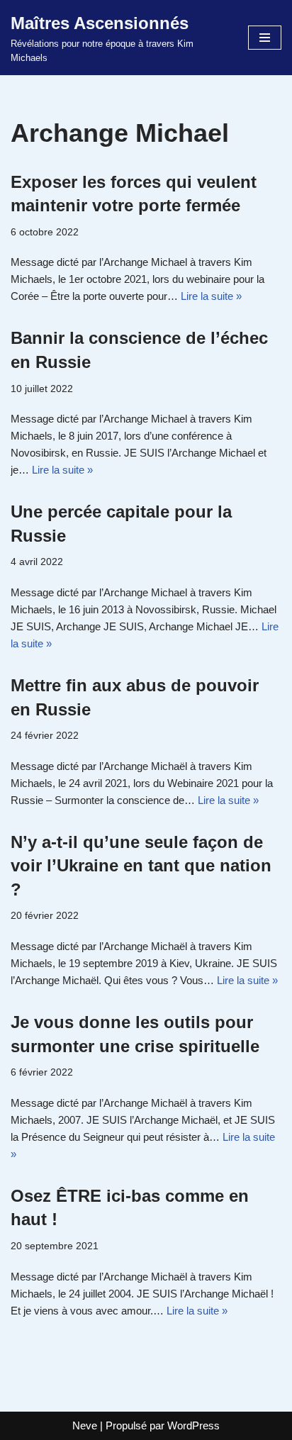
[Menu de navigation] (264, 38)
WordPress (193, 1425)
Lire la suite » (211, 296)
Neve (84, 1425)
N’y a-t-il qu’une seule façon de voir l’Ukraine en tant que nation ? (141, 865)
